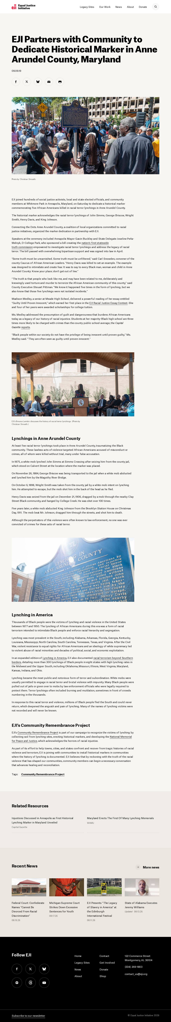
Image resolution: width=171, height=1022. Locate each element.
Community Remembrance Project (38, 732)
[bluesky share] (38, 82)
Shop (103, 976)
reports (25, 327)
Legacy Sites (87, 6)
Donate (143, 6)
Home (78, 955)
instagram (17, 982)
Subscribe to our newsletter (28, 1015)
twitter (30, 969)
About (130, 6)
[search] (155, 6)
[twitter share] (27, 82)
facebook (17, 969)
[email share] (49, 82)
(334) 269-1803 (134, 966)
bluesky (44, 969)
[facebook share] (16, 82)
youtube (44, 982)
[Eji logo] (23, 6)
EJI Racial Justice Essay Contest (108, 302)
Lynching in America (54, 657)
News (118, 6)
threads (30, 982)
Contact (104, 955)
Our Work (104, 6)
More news (151, 867)
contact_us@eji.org (136, 973)
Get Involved (107, 962)
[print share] (60, 82)
